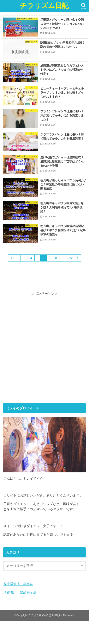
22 (71, 258)
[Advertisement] (44, 347)
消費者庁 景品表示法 (19, 592)
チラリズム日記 (44, 5)
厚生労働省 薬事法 (18, 584)
